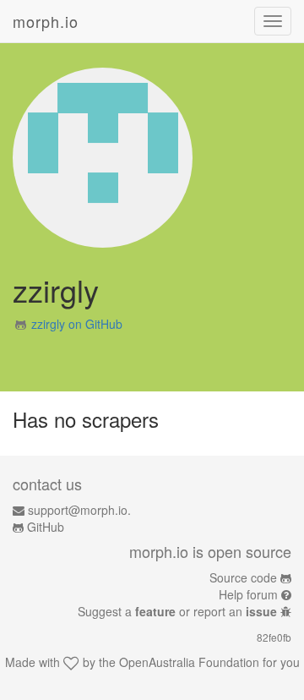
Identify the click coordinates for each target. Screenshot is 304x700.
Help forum (248, 594)
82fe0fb (274, 637)
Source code (243, 577)
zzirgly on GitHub (76, 323)
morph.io (46, 21)
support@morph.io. (79, 509)
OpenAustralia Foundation (189, 662)
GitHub (45, 526)
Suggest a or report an (177, 611)
